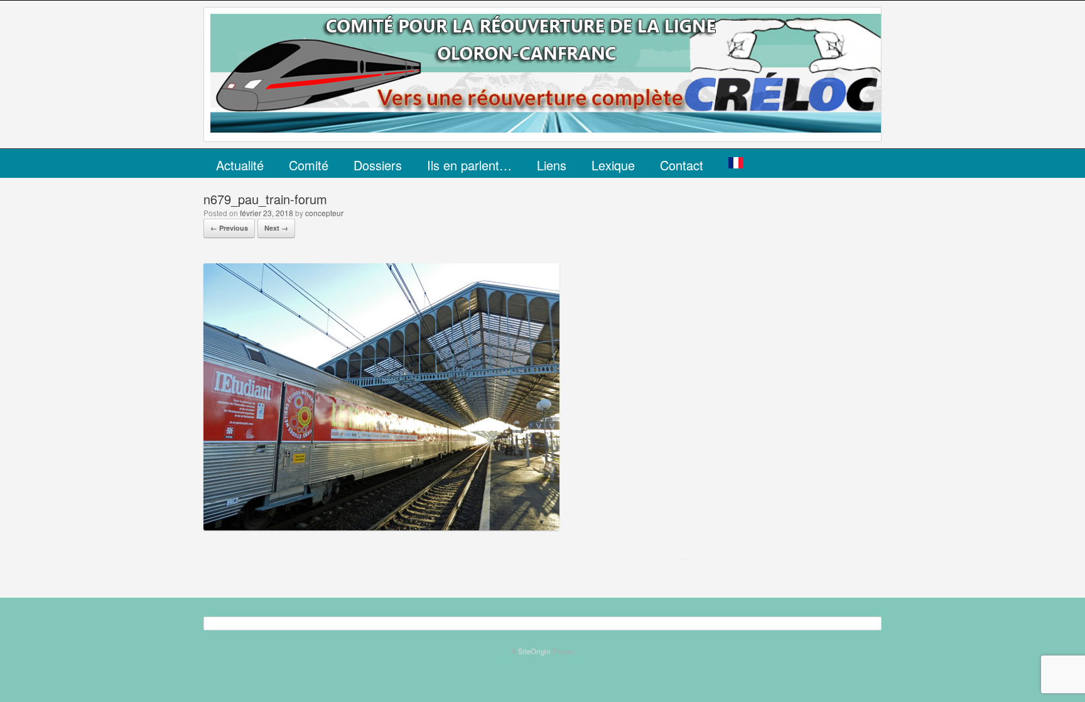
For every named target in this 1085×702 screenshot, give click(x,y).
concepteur (324, 212)
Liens (551, 165)
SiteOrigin (534, 651)
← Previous (229, 228)
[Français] (736, 163)
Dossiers (378, 165)
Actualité (240, 165)
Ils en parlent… (469, 165)
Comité (308, 165)
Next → (276, 228)
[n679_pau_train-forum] (381, 526)
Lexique (613, 165)
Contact (681, 165)
